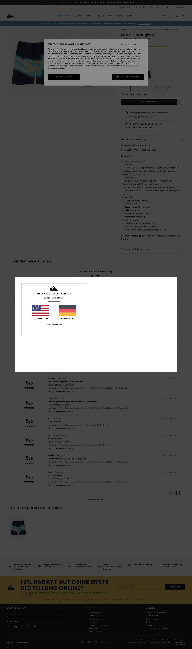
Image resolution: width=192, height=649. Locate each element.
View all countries (54, 324)
